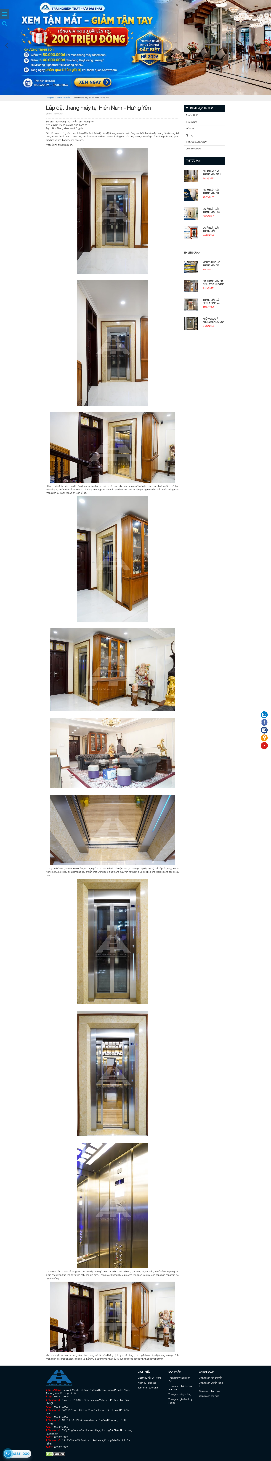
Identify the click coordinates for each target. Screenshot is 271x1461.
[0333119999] (7, 1453)
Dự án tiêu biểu (63, 98)
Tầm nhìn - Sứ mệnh (148, 1387)
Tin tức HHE (192, 115)
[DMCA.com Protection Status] (55, 1454)
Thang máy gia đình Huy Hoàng (180, 1401)
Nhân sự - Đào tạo (147, 1382)
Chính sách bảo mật (209, 1396)
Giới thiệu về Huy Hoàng (149, 1377)
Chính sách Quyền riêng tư (211, 1384)
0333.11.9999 (61, 1396)
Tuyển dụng (191, 122)
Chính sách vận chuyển (210, 1377)
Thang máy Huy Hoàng (179, 1394)
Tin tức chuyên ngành (196, 141)
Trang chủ (50, 98)
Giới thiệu (190, 128)
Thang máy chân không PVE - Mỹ (180, 1388)
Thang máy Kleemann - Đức (179, 1379)
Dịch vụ (189, 135)
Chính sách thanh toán (210, 1391)
